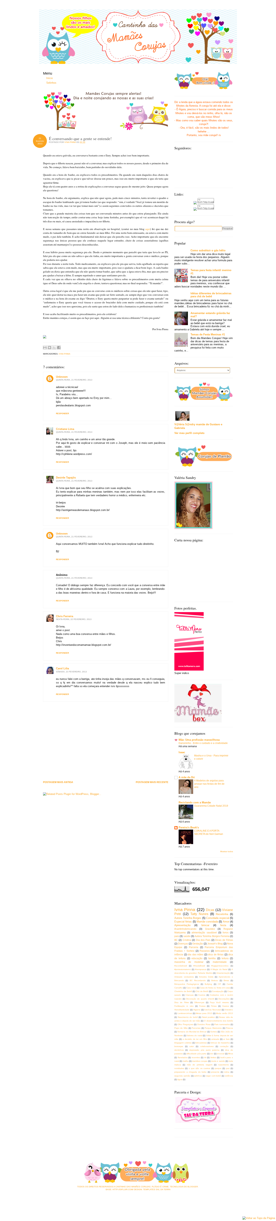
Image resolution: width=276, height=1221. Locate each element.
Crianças (189, 995)
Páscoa (229, 1028)
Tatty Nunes (199, 914)
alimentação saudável (204, 932)
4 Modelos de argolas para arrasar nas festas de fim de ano (209, 783)
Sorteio (213, 1032)
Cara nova (191, 988)
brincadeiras (201, 1043)
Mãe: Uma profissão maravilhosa (199, 739)
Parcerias (196, 1028)
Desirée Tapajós (66, 477)
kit (205, 1057)
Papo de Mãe (181, 1028)
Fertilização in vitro (184, 1006)
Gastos (225, 1006)
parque (218, 1068)
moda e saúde (218, 1061)
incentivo (196, 1057)
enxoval (220, 1054)
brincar (205, 925)
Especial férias (183, 921)
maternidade (220, 962)
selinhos (198, 1076)
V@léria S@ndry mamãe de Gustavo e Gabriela (198, 426)
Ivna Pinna (64, 354)
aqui (147, 229)
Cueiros (201, 995)
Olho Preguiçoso (185, 1024)
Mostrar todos (226, 851)
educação (197, 958)
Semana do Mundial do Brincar (191, 1032)
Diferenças (199, 1002)
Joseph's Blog (215, 943)
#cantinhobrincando (185, 929)
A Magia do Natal (219, 969)
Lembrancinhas (185, 1013)
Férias (214, 1006)
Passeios (205, 951)
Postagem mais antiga (58, 782)
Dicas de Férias (224, 940)
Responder (62, 413)
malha (186, 1061)
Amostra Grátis (206, 977)
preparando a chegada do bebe (190, 1072)
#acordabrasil (180, 966)
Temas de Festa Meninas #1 (208, 334)
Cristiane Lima (65, 429)
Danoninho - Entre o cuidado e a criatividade (203, 743)
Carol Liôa (62, 668)
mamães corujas (199, 1061)
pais (176, 936)
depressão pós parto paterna (204, 1050)
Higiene (196, 1010)
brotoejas (178, 1046)
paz (228, 1068)
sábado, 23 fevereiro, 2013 (71, 672)
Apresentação (182, 925)
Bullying (208, 984)
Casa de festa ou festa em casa (215, 988)
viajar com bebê (213, 1076)
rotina (226, 1072)
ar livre (226, 1039)
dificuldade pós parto (196, 1054)
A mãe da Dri (187, 777)
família (212, 958)
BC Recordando (198, 980)
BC (176, 940)
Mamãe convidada (207, 921)
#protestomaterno (182, 969)
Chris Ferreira (64, 616)
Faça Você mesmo (219, 1002)
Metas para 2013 (204, 1013)
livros (226, 932)
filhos (230, 1054)
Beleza (214, 980)
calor (191, 1046)
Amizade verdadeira (184, 977)
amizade (215, 1039)
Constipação (218, 991)
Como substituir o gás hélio (208, 250)
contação (224, 1046)
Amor (226, 921)
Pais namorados (222, 1024)
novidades (179, 1068)
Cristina (187, 940)
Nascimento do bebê (188, 1017)
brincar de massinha (220, 1043)
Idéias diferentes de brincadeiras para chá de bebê (211, 295)
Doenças (183, 943)
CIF (219, 984)
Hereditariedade (181, 1010)
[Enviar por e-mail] (45, 347)
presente (215, 1072)
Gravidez (210, 929)
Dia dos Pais (203, 940)
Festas (202, 1006)
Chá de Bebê (202, 991)
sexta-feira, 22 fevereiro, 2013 (74, 619)
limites (213, 1057)
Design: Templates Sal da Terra (152, 1189)
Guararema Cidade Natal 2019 (211, 805)
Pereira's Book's (189, 827)
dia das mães (195, 954)
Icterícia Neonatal (212, 1010)
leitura (225, 958)
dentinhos (179, 1050)
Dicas (210, 910)
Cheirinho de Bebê (183, 991)
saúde (186, 936)
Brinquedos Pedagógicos (186, 984)
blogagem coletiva (183, 1043)
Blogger (193, 1187)
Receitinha (222, 914)
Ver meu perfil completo (189, 433)
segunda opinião (182, 1076)
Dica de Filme (181, 1002)
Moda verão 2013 (224, 1013)
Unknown (62, 376)
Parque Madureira (213, 1028)
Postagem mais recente (152, 782)
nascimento (223, 1065)
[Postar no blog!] (49, 347)
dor (211, 1054)
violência (229, 1076)
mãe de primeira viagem (199, 1065)
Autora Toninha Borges (187, 917)
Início (49, 78)
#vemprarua (200, 969)
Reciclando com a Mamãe (195, 802)
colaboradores (207, 1046)
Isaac (182, 752)
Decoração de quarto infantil (200, 999)
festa (223, 925)
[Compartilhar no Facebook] (59, 347)
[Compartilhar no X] (54, 347)
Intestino (229, 1010)
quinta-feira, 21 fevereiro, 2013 (74, 380)
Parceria (193, 947)
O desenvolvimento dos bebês (218, 1021)
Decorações (224, 999)
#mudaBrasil (199, 966)
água (179, 1079)
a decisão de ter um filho (195, 1039)
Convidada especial (217, 917)
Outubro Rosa (204, 1024)
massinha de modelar (188, 962)
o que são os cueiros (199, 1068)
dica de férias (215, 954)
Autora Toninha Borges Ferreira (212, 936)
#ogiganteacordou (220, 966)
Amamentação (223, 973)
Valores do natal (194, 1035)
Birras (226, 980)
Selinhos (51, 82)
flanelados (183, 1057)
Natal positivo (208, 1017)
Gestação (197, 943)
